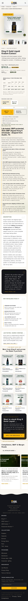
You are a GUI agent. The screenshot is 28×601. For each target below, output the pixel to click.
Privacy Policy (5, 570)
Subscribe (14, 588)
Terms (19, 596)
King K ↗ (3, 519)
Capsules (3, 536)
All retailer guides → (9, 450)
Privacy (14, 596)
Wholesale (4, 553)
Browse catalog (19, 111)
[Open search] (25, 2)
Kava (2, 543)
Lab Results (4, 568)
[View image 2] (11, 42)
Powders (3, 533)
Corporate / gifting (6, 561)
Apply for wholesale (13, 435)
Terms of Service (6, 573)
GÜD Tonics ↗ (5, 521)
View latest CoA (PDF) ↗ (10, 343)
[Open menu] (2, 2)
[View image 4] (24, 42)
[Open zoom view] (24, 35)
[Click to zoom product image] (14, 24)
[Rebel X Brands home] (14, 3)
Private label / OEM (6, 558)
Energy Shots (5, 541)
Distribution (4, 555)
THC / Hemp (4, 546)
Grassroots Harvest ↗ (7, 526)
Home (2, 6)
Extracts (3, 538)
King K (15, 6)
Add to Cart (6, 112)
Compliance (5, 598)
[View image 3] (18, 42)
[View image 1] (4, 42)
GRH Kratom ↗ (5, 524)
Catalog (8, 6)
